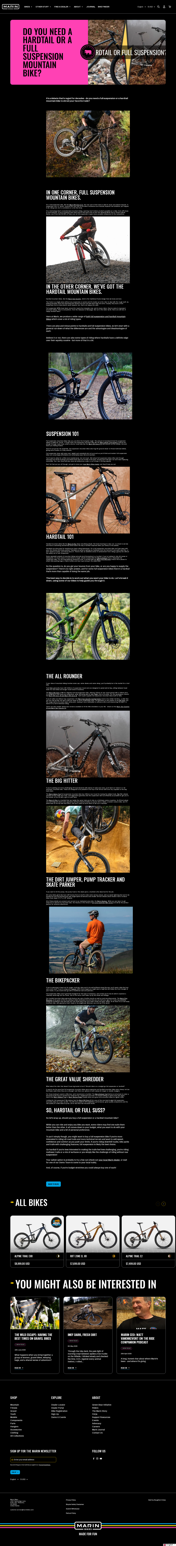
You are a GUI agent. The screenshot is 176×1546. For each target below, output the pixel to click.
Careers (96, 1426)
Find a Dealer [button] (61, 7)
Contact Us (97, 1433)
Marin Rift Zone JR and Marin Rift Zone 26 (63, 696)
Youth (13, 1414)
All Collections (17, 1436)
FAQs (94, 1414)
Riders (95, 1408)
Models (13, 1417)
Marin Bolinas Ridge (75, 1097)
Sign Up (55, 1414)
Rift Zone (122, 700)
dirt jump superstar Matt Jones (102, 902)
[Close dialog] (170, 1449)
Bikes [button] (27, 7)
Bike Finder (103, 7)
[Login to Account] (164, 6)
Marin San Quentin (74, 299)
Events (95, 1420)
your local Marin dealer (109, 1160)
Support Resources (101, 1417)
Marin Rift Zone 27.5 (76, 205)
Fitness (13, 1408)
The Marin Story (99, 1411)
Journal (90, 7)
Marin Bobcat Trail (101, 1094)
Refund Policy (71, 1513)
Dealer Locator (58, 1405)
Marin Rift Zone (54, 692)
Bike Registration (59, 1411)
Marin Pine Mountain (104, 559)
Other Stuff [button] (42, 7)
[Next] (164, 1204)
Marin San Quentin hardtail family (89, 699)
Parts (12, 1423)
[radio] (58, 1256)
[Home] (10, 6)
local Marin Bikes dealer (91, 464)
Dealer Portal (57, 1408)
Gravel (13, 1411)
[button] (169, 6)
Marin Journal (98, 1430)
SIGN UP (14, 1472)
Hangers (14, 1426)
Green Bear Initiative (101, 1405)
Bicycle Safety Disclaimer (75, 1504)
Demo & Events (58, 1417)
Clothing (14, 1433)
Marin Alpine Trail (55, 794)
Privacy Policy (71, 1500)
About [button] (77, 7)
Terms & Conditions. (45, 1465)
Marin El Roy (72, 544)
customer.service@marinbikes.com (22, 1510)
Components (16, 1420)
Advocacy (96, 1423)
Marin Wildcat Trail (60, 1097)
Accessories (16, 1430)
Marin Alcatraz (102, 558)
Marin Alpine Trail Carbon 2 (109, 442)
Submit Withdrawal (72, 1509)
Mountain (14, 1405)
